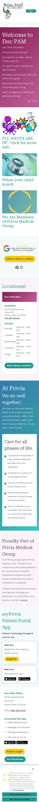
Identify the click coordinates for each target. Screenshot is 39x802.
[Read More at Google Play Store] (22, 742)
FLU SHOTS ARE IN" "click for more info (19, 142)
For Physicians (15, 759)
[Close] (33, 769)
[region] (19, 783)
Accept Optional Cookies (19, 794)
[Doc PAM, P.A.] (13, 11)
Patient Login (14, 751)
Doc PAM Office (12, 297)
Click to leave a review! (19, 258)
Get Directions (12, 318)
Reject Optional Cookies (19, 799)
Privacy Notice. (18, 790)
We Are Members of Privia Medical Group (18, 221)
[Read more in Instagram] (22, 268)
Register (11, 659)
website (24, 600)
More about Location (19, 365)
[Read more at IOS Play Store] (10, 679)
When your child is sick (17, 182)
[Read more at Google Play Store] (24, 679)
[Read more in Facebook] (17, 268)
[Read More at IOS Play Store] (10, 742)
